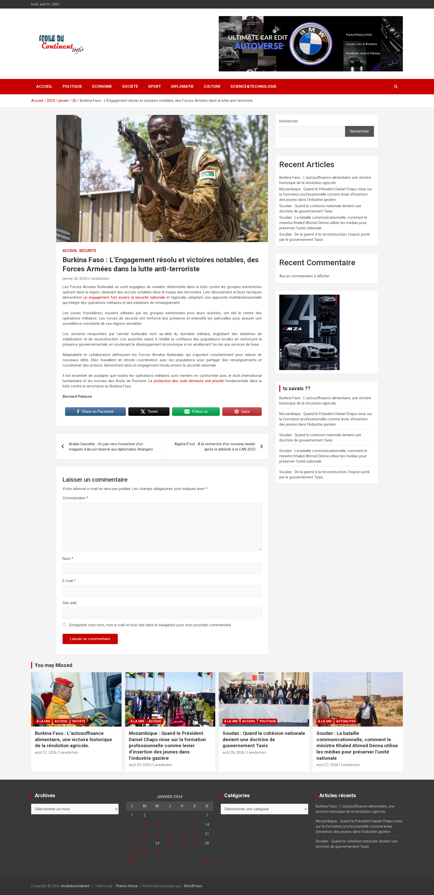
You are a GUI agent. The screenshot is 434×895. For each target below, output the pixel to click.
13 (195, 824)
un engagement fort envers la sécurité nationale (124, 297)
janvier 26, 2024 (75, 279)
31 (157, 852)
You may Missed (53, 665)
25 (170, 843)
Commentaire (75, 498)
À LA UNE (43, 721)
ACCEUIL (70, 251)
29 (132, 852)
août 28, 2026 (233, 752)
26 (182, 843)
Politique (72, 86)
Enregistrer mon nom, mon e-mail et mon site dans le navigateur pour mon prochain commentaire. (150, 625)
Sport (154, 86)
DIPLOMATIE (182, 86)
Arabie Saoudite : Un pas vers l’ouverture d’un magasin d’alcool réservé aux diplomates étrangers (111, 447)
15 (132, 834)
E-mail (69, 580)
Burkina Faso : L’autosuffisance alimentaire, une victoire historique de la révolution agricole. (73, 739)
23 (145, 843)
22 (132, 843)
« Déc (130, 862)
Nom (68, 558)
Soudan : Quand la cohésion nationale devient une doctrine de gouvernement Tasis (264, 739)
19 (182, 834)
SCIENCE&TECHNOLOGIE (254, 86)
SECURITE (87, 251)
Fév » (209, 862)
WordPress (193, 886)
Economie (102, 86)
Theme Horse (126, 886)
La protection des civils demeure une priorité (186, 381)
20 (195, 834)
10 (157, 824)
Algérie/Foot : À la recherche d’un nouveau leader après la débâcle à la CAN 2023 (214, 447)
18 (170, 834)
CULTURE (212, 86)
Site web (70, 603)
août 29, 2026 (139, 765)
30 (145, 852)
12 (182, 824)
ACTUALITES (345, 721)
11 (170, 824)
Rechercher (288, 121)
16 (145, 834)
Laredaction (99, 279)
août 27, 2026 (327, 765)
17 (157, 834)
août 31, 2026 (46, 752)
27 (195, 843)
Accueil (44, 86)
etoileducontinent (75, 886)
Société (130, 86)
